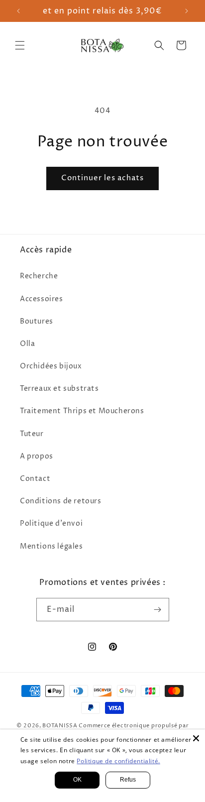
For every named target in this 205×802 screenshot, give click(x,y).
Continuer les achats (102, 178)
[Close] (196, 738)
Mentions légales (51, 546)
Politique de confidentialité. (118, 761)
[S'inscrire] (158, 609)
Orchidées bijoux (51, 366)
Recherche (39, 276)
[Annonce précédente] (18, 11)
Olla (27, 343)
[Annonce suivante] (187, 11)
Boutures (36, 321)
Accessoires (41, 299)
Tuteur (32, 434)
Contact (35, 478)
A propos (36, 456)
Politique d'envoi (51, 523)
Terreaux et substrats (59, 388)
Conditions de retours (61, 501)
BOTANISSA (59, 725)
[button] (20, 45)
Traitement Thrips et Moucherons (82, 411)
